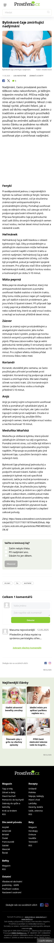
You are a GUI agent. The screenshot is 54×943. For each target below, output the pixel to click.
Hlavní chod (34, 799)
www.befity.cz (27, 919)
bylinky (7, 583)
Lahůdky (33, 803)
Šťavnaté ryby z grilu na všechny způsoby (14, 742)
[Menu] (5, 5)
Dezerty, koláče (36, 807)
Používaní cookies (10, 888)
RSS (4, 814)
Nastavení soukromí (11, 892)
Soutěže (32, 838)
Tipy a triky (7, 788)
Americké (6, 831)
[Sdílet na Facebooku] (3, 81)
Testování (33, 841)
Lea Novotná (20, 76)
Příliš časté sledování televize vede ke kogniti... (38, 742)
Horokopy (33, 831)
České (5, 838)
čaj (17, 583)
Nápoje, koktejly (36, 796)
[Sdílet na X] (8, 81)
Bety (31, 822)
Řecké (5, 852)
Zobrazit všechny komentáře (27, 647)
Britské (5, 834)
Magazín (7, 783)
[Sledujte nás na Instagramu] (50, 663)
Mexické (6, 849)
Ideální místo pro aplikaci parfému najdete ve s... (38, 710)
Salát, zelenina (36, 810)
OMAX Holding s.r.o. (19, 933)
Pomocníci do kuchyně (13, 799)
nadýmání (27, 583)
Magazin (33, 827)
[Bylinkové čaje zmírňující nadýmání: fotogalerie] (27, 49)
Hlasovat (11, 564)
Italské (5, 845)
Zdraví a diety (36, 76)
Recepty (33, 783)
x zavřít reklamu (45, 940)
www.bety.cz (41, 917)
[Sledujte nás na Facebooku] (46, 663)
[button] (48, 12)
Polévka (32, 792)
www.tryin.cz (30, 917)
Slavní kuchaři (9, 796)
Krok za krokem (9, 810)
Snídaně (32, 788)
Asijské (5, 827)
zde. (30, 928)
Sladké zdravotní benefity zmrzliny (14, 709)
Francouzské (8, 841)
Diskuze (32, 834)
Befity (5, 860)
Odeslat (30, 620)
